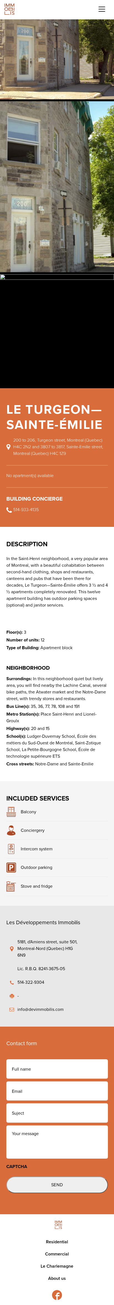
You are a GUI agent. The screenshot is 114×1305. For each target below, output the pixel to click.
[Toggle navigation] (102, 9)
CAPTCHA (16, 1166)
